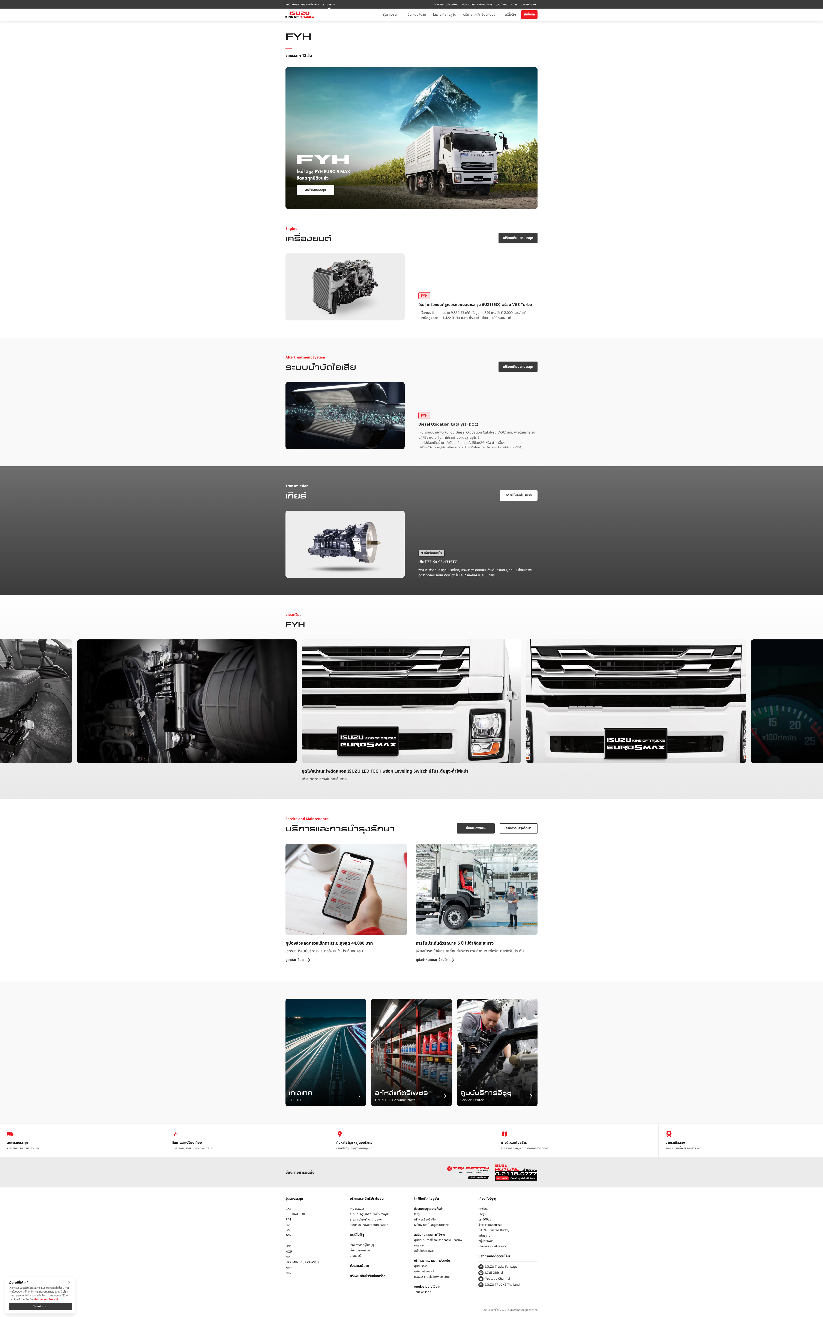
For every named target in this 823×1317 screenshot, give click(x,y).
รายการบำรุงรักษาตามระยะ (366, 1219)
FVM (288, 1235)
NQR (288, 1251)
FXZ (287, 1225)
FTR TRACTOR (295, 1214)
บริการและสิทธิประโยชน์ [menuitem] (479, 14)
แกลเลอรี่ (355, 1256)
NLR (288, 1273)
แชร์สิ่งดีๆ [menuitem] (509, 14)
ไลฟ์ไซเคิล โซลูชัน (426, 1198)
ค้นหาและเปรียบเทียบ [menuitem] (445, 4)
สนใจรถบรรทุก (315, 189)
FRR (288, 1246)
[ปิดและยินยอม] (69, 1282)
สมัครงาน (484, 1235)
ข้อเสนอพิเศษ (476, 828)
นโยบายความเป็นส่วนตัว (492, 1246)
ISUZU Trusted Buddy (493, 1230)
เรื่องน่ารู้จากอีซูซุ (360, 1250)
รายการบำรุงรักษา (519, 828)
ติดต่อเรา (484, 1209)
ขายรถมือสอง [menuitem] (529, 4)
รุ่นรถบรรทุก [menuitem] (392, 14)
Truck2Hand (422, 1292)
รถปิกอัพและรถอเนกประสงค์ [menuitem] (302, 4)
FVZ (287, 1230)
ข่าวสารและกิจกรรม (490, 1225)
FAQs (482, 1214)
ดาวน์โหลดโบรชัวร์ (519, 495)
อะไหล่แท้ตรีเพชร (424, 1251)
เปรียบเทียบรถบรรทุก (518, 237)
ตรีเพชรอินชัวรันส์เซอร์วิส (368, 1276)
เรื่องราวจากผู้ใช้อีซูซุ (362, 1245)
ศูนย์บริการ (420, 1266)
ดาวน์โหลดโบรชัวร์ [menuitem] (506, 4)
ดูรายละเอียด (294, 960)
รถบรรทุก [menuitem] (329, 4)
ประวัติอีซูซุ (484, 1219)
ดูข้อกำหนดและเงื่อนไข (432, 960)
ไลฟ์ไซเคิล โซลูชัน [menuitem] (444, 14)
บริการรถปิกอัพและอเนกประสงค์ (369, 1225)
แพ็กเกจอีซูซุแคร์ (424, 1271)
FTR (288, 1241)
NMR (289, 1268)
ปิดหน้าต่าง (40, 1306)
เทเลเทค (419, 1245)
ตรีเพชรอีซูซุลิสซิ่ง (425, 1219)
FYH (288, 1219)
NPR (288, 1257)
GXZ (288, 1209)
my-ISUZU (357, 1209)
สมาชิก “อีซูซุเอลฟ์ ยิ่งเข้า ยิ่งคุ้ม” (369, 1214)
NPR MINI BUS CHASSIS (302, 1262)
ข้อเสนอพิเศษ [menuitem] (416, 14)
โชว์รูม (418, 1214)
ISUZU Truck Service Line (432, 1277)
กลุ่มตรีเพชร (485, 1241)
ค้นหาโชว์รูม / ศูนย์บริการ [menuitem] (477, 4)
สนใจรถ (529, 14)
